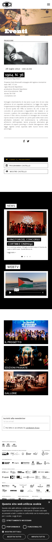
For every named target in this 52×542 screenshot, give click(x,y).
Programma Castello (19, 166)
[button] (26, 531)
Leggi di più (16, 516)
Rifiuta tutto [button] (38, 537)
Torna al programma (19, 160)
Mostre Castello (18, 171)
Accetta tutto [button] (14, 537)
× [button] (49, 502)
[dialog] (26, 520)
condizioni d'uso (32, 427)
